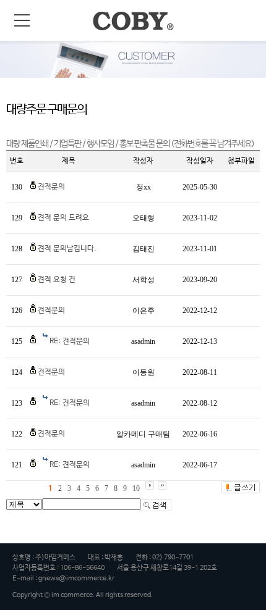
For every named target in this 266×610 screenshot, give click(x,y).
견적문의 (51, 187)
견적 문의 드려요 (63, 218)
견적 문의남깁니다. (67, 248)
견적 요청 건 (56, 279)
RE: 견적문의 (69, 341)
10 (136, 488)
